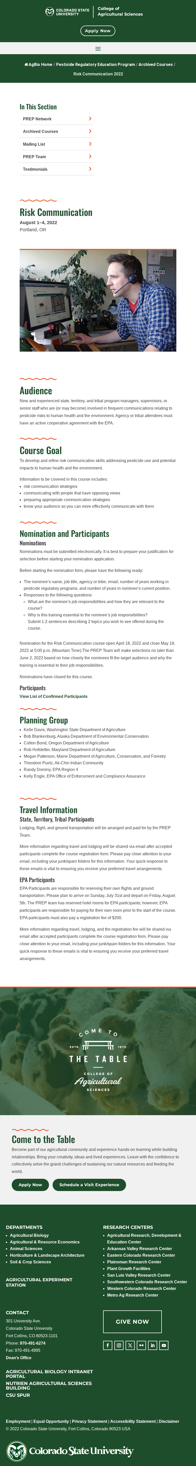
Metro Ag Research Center (132, 1295)
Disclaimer (169, 1421)
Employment (18, 1421)
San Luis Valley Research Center (138, 1275)
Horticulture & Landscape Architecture (47, 1255)
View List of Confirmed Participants (54, 696)
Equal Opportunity (51, 1421)
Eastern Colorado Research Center (141, 1255)
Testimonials (35, 169)
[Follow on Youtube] (163, 1345)
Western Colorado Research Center (141, 1288)
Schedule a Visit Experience (89, 1184)
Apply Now (98, 30)
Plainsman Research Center (134, 1262)
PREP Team (34, 157)
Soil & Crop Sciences (30, 1262)
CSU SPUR (18, 1395)
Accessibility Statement (133, 1421)
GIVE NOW (132, 1321)
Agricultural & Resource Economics (45, 1242)
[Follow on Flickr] (141, 1345)
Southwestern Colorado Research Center (147, 1282)
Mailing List (34, 144)
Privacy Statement (89, 1421)
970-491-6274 (32, 1343)
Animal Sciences (26, 1248)
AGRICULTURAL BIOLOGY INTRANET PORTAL (49, 1374)
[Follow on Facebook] (107, 1345)
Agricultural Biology (29, 1235)
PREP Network (37, 119)
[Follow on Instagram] (119, 1345)
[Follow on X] (130, 1345)
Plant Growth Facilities (128, 1268)
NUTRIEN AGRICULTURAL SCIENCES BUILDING (49, 1386)
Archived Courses (40, 131)
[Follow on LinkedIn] (152, 1345)
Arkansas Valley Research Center (139, 1248)
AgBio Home (40, 64)
